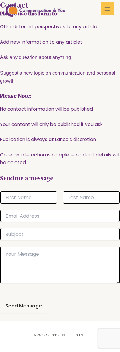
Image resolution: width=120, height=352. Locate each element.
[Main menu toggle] (107, 8)
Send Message (23, 306)
